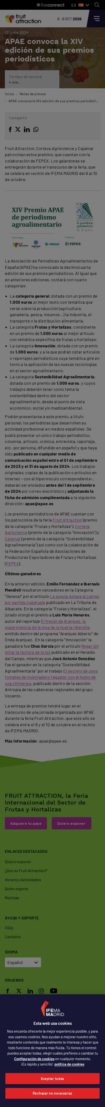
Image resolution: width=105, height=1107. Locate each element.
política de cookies (69, 1064)
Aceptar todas (52, 1079)
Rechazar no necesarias (52, 1093)
